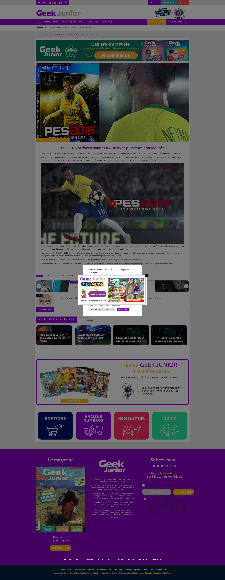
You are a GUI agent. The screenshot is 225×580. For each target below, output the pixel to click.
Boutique (143, 559)
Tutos (110, 559)
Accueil (68, 559)
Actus (79, 559)
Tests (100, 559)
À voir (131, 559)
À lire (120, 559)
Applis (89, 559)
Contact (156, 559)
